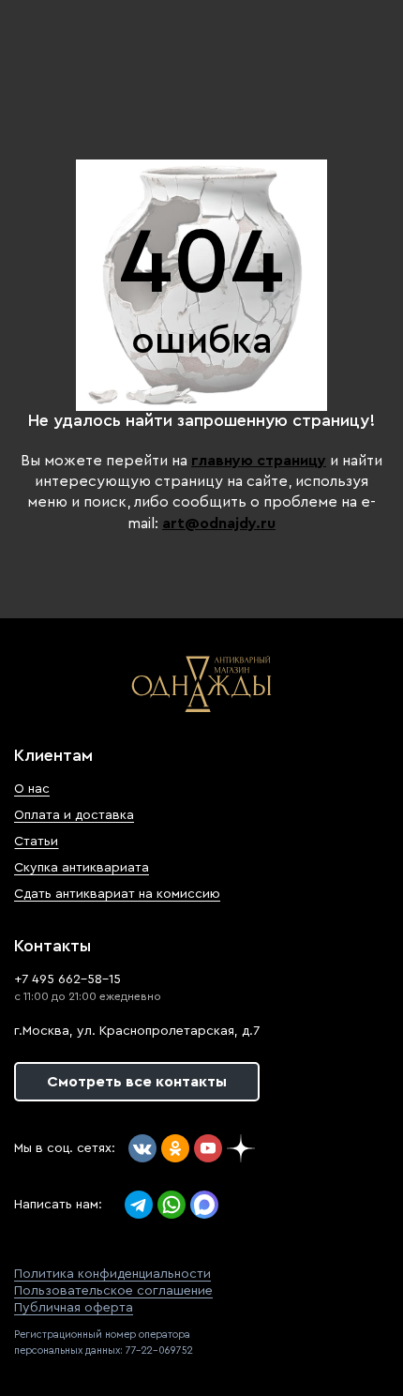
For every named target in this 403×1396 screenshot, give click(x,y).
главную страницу (258, 460)
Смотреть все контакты (137, 1081)
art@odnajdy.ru (219, 523)
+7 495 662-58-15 (67, 979)
